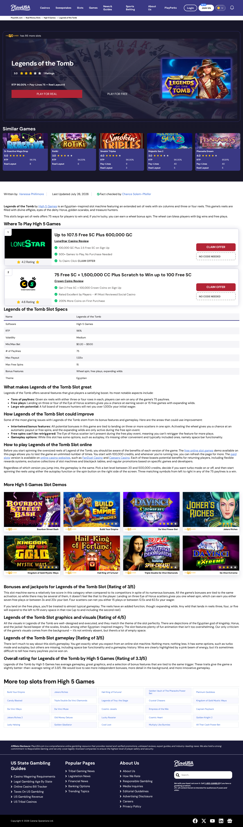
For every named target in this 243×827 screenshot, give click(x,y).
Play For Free (117, 94)
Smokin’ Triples (108, 151)
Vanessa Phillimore (31, 194)
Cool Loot (106, 724)
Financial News (78, 781)
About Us (129, 771)
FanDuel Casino (92, 458)
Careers (128, 801)
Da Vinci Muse (61, 709)
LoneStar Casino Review (71, 241)
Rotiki (55, 151)
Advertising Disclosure (138, 796)
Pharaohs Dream (205, 151)
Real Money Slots (33, 18)
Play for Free (32, 514)
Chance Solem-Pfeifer (136, 194)
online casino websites (55, 458)
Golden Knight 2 (204, 717)
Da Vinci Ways (14, 709)
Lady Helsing (13, 724)
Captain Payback (205, 709)
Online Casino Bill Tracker (30, 786)
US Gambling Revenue (28, 797)
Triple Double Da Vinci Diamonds (70, 700)
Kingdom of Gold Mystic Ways (211, 700)
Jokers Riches (61, 692)
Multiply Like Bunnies (159, 724)
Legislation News (79, 776)
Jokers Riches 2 (15, 717)
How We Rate (131, 776)
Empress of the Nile (159, 709)
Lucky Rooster (109, 717)
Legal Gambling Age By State (33, 781)
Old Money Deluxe (63, 717)
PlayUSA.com (16, 18)
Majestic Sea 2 (155, 151)
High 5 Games (50, 18)
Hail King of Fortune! (112, 692)
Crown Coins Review (68, 281)
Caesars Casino (119, 458)
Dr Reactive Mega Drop (16, 151)
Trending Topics (78, 791)
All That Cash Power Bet (208, 724)
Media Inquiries (133, 786)
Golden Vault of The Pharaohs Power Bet (167, 692)
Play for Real (32, 505)
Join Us (206, 8)
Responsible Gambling (138, 781)
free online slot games (198, 450)
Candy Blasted (14, 700)
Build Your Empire (16, 692)
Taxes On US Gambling (29, 792)
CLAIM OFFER (215, 247)
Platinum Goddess (205, 692)
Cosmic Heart (156, 717)
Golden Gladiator (63, 724)
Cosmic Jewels (109, 709)
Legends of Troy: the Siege (115, 700)
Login (190, 8)
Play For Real (47, 94)
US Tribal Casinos (25, 802)
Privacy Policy (132, 806)
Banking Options (79, 786)
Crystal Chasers (157, 700)
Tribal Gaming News (81, 771)
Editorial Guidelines (136, 791)
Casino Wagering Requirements (34, 776)
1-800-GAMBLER (212, 783)
